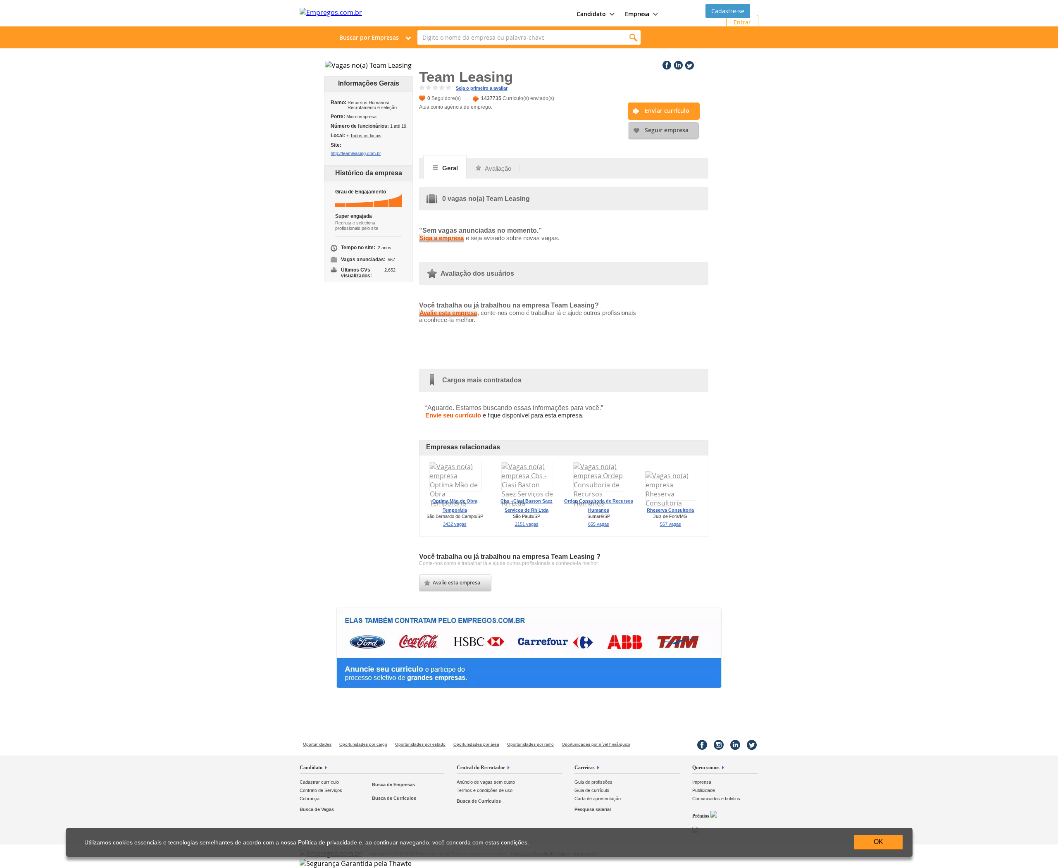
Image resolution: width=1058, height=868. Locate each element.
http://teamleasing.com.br (356, 153)
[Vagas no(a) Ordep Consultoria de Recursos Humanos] (599, 503)
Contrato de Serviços (321, 790)
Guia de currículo (591, 790)
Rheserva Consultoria (670, 510)
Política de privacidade (327, 842)
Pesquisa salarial (592, 809)
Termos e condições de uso (484, 790)
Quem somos (706, 767)
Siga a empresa (441, 237)
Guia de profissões (593, 782)
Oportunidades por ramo (530, 744)
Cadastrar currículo (319, 782)
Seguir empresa (667, 130)
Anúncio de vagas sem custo (486, 782)
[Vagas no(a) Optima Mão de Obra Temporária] (455, 503)
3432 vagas (455, 524)
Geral (449, 168)
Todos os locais (365, 135)
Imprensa (701, 782)
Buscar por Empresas (369, 37)
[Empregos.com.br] (331, 12)
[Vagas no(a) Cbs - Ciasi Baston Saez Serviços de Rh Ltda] (527, 503)
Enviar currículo (667, 110)
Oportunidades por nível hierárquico (596, 744)
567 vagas (670, 524)
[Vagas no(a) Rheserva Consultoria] (671, 503)
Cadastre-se (727, 11)
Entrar (742, 22)
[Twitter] (688, 64)
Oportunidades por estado (420, 744)
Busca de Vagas (317, 809)
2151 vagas (527, 524)
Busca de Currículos (394, 798)
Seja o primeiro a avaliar (482, 88)
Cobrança (309, 798)
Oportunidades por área (476, 744)
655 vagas (598, 524)
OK (878, 841)
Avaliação (497, 168)
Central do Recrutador (481, 767)
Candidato (311, 767)
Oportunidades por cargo (363, 744)
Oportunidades (317, 744)
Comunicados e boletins (716, 798)
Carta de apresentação (597, 798)
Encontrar (633, 37)
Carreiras (584, 767)
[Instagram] (718, 744)
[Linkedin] (677, 64)
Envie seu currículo (453, 415)
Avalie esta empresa (448, 312)
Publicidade (703, 790)
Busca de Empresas (393, 784)
